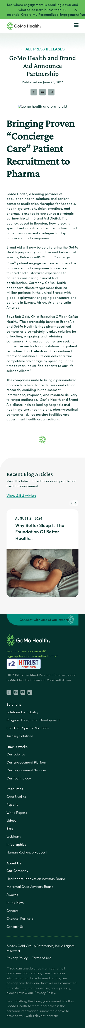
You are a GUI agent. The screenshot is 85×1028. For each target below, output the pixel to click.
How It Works (17, 746)
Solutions (14, 704)
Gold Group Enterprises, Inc (39, 945)
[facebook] (9, 692)
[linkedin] (29, 692)
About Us (14, 863)
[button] (75, 503)
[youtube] (22, 692)
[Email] (51, 92)
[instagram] (16, 692)
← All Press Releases (42, 49)
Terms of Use (41, 957)
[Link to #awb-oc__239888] (76, 25)
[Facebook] (33, 92)
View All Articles (21, 495)
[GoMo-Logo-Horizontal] (24, 23)
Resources (15, 788)
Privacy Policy (17, 957)
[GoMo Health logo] (28, 636)
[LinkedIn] (42, 92)
